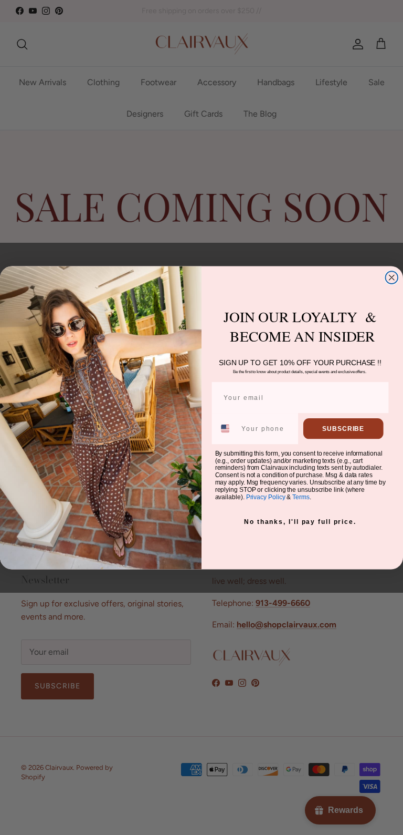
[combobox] (226, 428)
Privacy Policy (265, 496)
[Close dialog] (392, 277)
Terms (300, 496)
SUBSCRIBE (343, 428)
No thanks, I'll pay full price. (300, 521)
